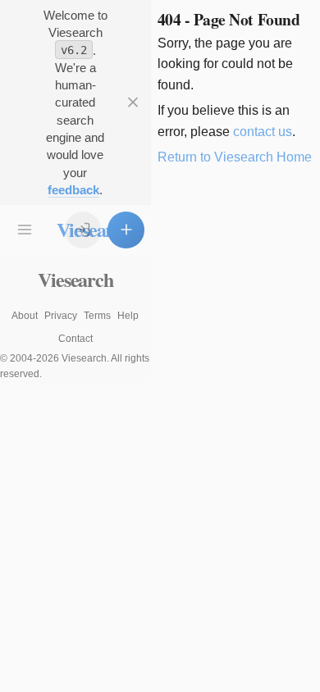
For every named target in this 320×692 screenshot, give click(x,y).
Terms (97, 315)
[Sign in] (83, 230)
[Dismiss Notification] (132, 103)
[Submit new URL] (125, 230)
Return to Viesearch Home (235, 157)
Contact (75, 338)
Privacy (60, 315)
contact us (262, 132)
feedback (73, 190)
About (24, 315)
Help (128, 315)
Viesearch (75, 279)
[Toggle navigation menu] (25, 230)
